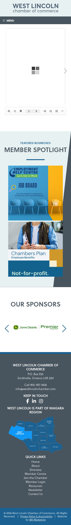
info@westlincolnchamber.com (35, 389)
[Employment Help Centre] (35, 194)
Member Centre (35, 474)
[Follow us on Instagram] (41, 401)
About (35, 466)
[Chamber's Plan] (35, 250)
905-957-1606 (38, 385)
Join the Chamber (35, 478)
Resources (35, 486)
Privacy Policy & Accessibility (36, 516)
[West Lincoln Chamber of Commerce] (35, 9)
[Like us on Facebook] (27, 401)
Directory (36, 470)
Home (35, 461)
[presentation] (7, 328)
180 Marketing (37, 520)
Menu (9, 20)
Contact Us (35, 494)
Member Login (36, 482)
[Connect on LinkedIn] (34, 401)
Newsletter (35, 490)
